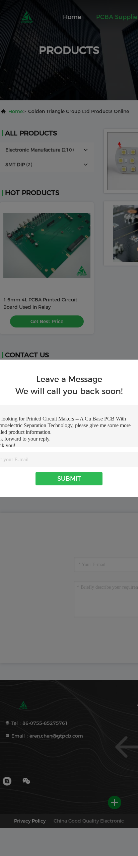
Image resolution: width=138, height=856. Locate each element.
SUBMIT (69, 478)
